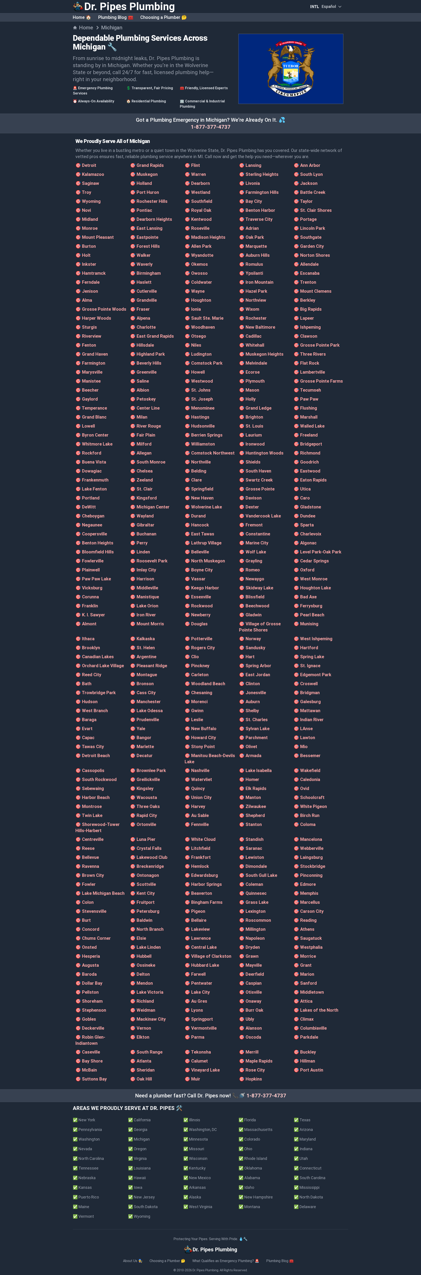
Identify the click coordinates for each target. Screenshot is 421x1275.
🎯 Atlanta (140, 1061)
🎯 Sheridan (142, 1070)
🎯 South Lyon (308, 174)
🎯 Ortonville (143, 824)
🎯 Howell (195, 372)
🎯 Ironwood (252, 444)
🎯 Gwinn (194, 710)
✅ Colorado (249, 1139)
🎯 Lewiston (251, 857)
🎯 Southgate (307, 237)
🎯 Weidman (142, 1010)
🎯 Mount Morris (147, 623)
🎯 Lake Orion (144, 605)
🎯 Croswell (306, 683)
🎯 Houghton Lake (312, 587)
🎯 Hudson (86, 701)
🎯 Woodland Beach (205, 683)
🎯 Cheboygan (89, 516)
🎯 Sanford (305, 983)
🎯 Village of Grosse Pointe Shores (260, 627)
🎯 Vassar (195, 578)
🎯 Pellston (87, 992)
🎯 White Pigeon (310, 806)
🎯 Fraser (140, 309)
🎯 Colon (84, 902)
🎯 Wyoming (88, 201)
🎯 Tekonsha (198, 1052)
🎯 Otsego (195, 336)
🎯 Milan (138, 417)
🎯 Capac (85, 737)
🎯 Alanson (250, 1028)
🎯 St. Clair (141, 489)
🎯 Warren (195, 174)
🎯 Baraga (85, 719)
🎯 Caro (302, 498)
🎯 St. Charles (253, 719)
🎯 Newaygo (251, 578)
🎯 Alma (83, 300)
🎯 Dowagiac (88, 471)
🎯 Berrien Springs (204, 435)
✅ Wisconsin (195, 1158)
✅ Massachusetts (256, 1129)
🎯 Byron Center (92, 435)
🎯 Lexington (252, 911)
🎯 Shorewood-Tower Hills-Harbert (97, 827)
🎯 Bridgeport (308, 444)
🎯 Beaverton (198, 893)
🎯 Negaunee (88, 525)
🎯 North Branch (147, 929)
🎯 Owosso (196, 273)
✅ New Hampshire (256, 1197)
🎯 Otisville (250, 992)
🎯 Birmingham (145, 273)
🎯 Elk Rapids (252, 788)
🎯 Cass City (143, 692)
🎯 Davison (250, 498)
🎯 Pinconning (308, 875)
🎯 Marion (304, 974)
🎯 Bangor (140, 737)
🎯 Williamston (200, 444)
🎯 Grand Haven (91, 354)
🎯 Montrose (88, 806)
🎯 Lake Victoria (146, 992)
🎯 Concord (87, 929)
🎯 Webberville (308, 848)
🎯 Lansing (250, 165)
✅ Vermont (83, 1216)
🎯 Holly (247, 399)
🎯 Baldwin (141, 920)
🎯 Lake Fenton (91, 489)
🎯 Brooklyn (87, 647)
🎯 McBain (86, 1070)
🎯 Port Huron (144, 192)
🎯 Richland (142, 1001)
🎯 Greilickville (145, 779)
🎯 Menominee (199, 408)
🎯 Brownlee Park (148, 770)
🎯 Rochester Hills (149, 201)
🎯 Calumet (196, 1061)
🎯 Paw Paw (306, 399)
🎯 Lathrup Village (203, 543)
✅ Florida (247, 1120)
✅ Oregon (137, 1149)
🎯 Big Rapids (308, 309)
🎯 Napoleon (252, 938)
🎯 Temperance (91, 408)
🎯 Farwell (195, 974)
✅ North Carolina (88, 1158)
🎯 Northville (198, 462)
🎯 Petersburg (144, 911)
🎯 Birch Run (306, 815)
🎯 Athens (304, 929)
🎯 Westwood (199, 381)
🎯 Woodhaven (200, 327)
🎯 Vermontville (201, 1028)
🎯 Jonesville (252, 692)
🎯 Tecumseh (307, 390)
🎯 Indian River (309, 719)
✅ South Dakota (143, 1206)
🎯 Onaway (250, 1001)
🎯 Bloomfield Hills (94, 552)
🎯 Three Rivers (310, 354)
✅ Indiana (303, 1149)
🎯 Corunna (87, 596)
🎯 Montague (143, 674)
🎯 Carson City (309, 911)
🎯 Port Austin (308, 1070)
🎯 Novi (83, 210)
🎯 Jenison (86, 291)
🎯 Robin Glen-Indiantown (90, 1040)
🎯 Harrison (142, 578)
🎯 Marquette (253, 246)
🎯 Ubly (246, 1019)
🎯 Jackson (306, 183)
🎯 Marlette (142, 746)
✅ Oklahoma (250, 1168)
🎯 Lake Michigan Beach (100, 893)
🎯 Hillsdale (142, 345)
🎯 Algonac (305, 543)
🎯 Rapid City (143, 815)
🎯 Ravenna (87, 866)
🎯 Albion (139, 390)
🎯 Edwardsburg (201, 875)
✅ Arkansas (194, 1187)
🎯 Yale (137, 728)
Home (86, 28)
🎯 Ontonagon (144, 875)
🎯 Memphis (306, 893)
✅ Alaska (192, 1197)
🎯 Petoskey (143, 399)
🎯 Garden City (309, 246)
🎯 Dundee (304, 516)
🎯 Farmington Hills (259, 192)
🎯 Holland (141, 183)
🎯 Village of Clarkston (208, 956)
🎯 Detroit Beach (92, 755)
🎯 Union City (198, 797)
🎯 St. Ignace (307, 665)
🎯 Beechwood (254, 605)
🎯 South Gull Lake (258, 875)
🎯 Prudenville (144, 719)
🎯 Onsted (86, 947)
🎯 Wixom (249, 309)
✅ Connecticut (307, 1168)
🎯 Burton (85, 246)
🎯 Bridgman (307, 692)
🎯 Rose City (252, 1070)
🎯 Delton (140, 974)
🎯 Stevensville (90, 911)
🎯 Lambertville (309, 372)
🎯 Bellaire (195, 920)
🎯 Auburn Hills (254, 255)
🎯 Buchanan (143, 534)
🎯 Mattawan (307, 710)
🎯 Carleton (197, 674)
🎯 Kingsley (141, 788)
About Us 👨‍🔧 (133, 1261)
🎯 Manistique (144, 596)
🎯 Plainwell (87, 569)
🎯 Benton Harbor (257, 210)
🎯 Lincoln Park (309, 228)
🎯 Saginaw (87, 183)
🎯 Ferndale (87, 282)
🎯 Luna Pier (142, 839)
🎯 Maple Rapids (256, 1061)
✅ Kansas (82, 1187)
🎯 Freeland (306, 435)
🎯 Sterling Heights (258, 174)
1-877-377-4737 (210, 127)
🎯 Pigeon (195, 911)
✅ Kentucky (194, 1168)
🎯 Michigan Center (149, 507)
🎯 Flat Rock (306, 363)
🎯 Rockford (88, 453)
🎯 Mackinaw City (148, 1019)
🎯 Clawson (305, 336)
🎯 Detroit (85, 165)
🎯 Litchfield (197, 848)
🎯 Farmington (90, 363)
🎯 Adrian (249, 228)
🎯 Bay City (250, 201)
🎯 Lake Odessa (146, 710)
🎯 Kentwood (198, 219)
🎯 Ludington (198, 354)
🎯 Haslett (141, 282)
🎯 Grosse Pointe (257, 489)
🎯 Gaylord (86, 399)
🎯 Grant (303, 965)
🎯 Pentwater (198, 983)
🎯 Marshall (306, 417)
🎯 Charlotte (143, 327)
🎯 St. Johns (197, 390)
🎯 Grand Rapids (147, 165)
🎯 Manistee (88, 381)
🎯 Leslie (194, 719)
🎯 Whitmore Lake (93, 444)
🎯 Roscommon (255, 920)
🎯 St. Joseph (199, 399)
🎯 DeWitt (85, 507)
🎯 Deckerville (89, 1028)
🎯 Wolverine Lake (203, 507)
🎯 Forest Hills (145, 246)
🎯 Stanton (250, 824)
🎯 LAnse (303, 728)
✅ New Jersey (141, 1197)
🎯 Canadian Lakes (94, 656)
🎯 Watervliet (198, 779)
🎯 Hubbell (141, 956)
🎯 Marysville (88, 372)
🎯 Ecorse (249, 372)
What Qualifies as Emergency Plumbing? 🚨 (225, 1261)
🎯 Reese (85, 848)
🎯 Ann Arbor (307, 165)
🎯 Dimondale (253, 866)
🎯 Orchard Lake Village (99, 665)
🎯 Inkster (85, 264)
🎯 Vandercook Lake (260, 516)
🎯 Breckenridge (147, 866)
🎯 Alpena (140, 318)
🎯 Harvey (195, 806)
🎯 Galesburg (307, 701)
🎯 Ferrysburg (308, 605)
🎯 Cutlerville (143, 291)
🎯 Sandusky (252, 647)
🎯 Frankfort (198, 857)
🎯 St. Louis (251, 426)
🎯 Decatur (141, 755)
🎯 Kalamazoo (89, 174)
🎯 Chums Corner (93, 938)
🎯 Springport (199, 1019)
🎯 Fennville (197, 824)
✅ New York (84, 1120)
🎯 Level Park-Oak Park (317, 552)
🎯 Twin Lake (88, 815)
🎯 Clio (192, 656)
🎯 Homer (249, 779)
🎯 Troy (83, 192)
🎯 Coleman (251, 884)
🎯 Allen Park (198, 246)
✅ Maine (81, 1206)
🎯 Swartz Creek (256, 480)
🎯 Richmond (307, 453)
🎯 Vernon (140, 1028)
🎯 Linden (140, 552)
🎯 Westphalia (308, 947)
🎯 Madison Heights (205, 237)
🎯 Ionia (193, 309)
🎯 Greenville (143, 372)
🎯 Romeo (249, 569)
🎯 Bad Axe (305, 596)
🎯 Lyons (194, 1010)
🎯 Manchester (145, 701)
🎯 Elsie (138, 938)
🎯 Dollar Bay (88, 983)
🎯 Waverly (141, 264)
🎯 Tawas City (89, 746)
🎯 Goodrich (306, 462)
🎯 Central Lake (201, 947)
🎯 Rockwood (199, 605)
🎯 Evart (84, 728)
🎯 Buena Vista (90, 462)
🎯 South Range (146, 1052)
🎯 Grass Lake (253, 902)
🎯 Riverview (88, 336)
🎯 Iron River (143, 614)
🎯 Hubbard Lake (202, 965)
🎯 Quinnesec (253, 893)
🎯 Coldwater (198, 282)
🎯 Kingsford (143, 498)
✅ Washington (86, 1139)
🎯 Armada (250, 755)
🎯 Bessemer (307, 755)
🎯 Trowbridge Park (95, 692)
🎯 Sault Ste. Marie (204, 318)
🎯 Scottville (143, 884)
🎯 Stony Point (200, 746)
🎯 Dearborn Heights (151, 219)
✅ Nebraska (84, 1177)
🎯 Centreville (89, 839)
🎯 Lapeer (304, 318)
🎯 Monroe (86, 228)
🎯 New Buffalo (200, 728)
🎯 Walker (140, 255)
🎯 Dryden (249, 947)
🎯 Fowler (85, 884)
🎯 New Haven (199, 498)
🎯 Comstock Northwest (210, 453)
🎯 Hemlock (197, 866)
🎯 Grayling (250, 560)
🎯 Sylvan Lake (254, 728)
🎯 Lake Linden (145, 947)
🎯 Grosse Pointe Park (317, 345)
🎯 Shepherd (252, 815)
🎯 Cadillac (250, 336)
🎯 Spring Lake (309, 656)
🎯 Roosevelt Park (149, 560)
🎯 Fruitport (142, 902)
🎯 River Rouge (145, 426)
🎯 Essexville (198, 596)
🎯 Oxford (304, 569)
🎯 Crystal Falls (146, 848)
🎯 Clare (193, 480)
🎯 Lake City (197, 992)
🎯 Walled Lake (309, 426)
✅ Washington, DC (200, 1129)
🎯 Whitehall (251, 345)
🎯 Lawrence (198, 938)
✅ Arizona (303, 1129)
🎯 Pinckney (197, 665)
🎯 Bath (83, 683)
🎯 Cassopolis (89, 770)
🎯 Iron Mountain (256, 282)
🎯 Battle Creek (309, 192)
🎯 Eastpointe (144, 237)
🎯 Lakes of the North (316, 1010)
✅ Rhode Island (253, 1158)
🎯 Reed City (88, 674)
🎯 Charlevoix (307, 534)
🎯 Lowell (85, 426)
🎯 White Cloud (200, 839)
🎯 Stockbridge (309, 866)
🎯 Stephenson (90, 1010)
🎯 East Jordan (254, 674)
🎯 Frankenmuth (92, 480)
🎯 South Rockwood (96, 779)
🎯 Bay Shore (89, 1061)
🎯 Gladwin (250, 614)
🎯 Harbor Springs (203, 884)
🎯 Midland (86, 219)
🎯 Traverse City (256, 219)
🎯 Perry (139, 543)
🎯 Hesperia (87, 956)
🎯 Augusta (87, 965)
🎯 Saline (139, 381)
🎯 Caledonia (307, 779)
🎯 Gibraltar (142, 525)
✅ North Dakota (308, 1197)
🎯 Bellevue (87, 857)
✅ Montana (249, 1206)
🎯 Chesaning (198, 692)
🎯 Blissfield (251, 596)
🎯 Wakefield (307, 770)
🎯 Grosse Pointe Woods (100, 309)
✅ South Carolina (309, 1177)
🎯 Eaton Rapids (310, 480)
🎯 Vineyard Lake (202, 1070)
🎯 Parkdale (306, 1037)
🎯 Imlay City (143, 569)
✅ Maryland (305, 1139)
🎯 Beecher (87, 390)
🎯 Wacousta (143, 797)
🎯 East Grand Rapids (152, 336)
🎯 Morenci (196, 701)
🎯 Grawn (249, 956)
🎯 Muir (192, 1079)
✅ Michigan (139, 1139)
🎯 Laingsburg (308, 857)
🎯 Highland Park (147, 354)
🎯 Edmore (305, 884)
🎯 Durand (195, 516)
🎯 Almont (85, 623)
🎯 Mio (301, 746)
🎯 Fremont (251, 525)
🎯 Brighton (251, 417)
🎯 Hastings (197, 417)
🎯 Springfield (199, 489)
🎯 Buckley (305, 1052)
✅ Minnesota (195, 1139)
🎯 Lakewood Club (148, 857)
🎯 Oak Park (251, 237)
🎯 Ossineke (142, 965)
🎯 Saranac (250, 848)
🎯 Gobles (85, 1019)
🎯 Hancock (197, 525)
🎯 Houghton (198, 300)
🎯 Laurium (250, 435)
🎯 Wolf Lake (252, 552)
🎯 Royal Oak (198, 210)
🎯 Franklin (86, 605)
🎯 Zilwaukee (252, 806)
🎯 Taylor (303, 201)
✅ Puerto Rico (86, 1197)
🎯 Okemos (196, 264)
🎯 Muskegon (144, 174)
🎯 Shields (249, 462)
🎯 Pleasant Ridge (148, 665)
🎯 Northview (252, 300)
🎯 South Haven (255, 471)
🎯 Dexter (249, 507)
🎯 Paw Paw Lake (93, 578)
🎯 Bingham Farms (204, 902)
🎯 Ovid (301, 788)
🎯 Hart (247, 656)
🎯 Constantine (254, 534)
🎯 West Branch (91, 710)
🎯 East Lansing (146, 228)
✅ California (139, 1120)
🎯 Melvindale (253, 363)
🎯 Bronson (142, 683)
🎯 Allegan (141, 453)
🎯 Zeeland (141, 480)
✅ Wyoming (139, 1216)
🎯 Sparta (304, 525)
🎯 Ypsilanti (251, 273)
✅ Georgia (137, 1129)
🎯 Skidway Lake (256, 587)
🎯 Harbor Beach (92, 797)
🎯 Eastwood (307, 471)
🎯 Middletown (309, 992)
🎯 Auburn (249, 701)
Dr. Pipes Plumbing (205, 1270)
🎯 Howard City (200, 737)
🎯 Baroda (86, 974)
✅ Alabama (249, 1177)
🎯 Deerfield (251, 974)
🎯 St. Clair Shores (313, 210)
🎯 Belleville (197, 552)
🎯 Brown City (89, 875)
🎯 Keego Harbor (202, 587)
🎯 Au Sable (197, 815)
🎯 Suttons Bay (91, 1079)
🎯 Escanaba (306, 273)
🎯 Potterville (198, 638)
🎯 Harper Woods (93, 318)
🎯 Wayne (195, 291)
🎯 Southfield (198, 201)
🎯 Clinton (249, 683)
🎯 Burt (83, 920)
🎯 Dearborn (197, 183)
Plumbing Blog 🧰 (115, 17)
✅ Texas (302, 1120)
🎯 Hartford (306, 647)
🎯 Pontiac (141, 210)
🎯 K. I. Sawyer (90, 614)
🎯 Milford (141, 444)
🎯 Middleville (144, 587)
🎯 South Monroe (147, 462)
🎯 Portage (305, 219)
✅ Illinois (191, 1120)
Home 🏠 (82, 17)
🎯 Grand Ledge (255, 408)
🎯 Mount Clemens (313, 291)
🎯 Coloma (305, 824)
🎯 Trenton (305, 282)
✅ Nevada (82, 1149)
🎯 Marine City (253, 543)
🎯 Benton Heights (94, 543)
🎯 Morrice (305, 956)
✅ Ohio (245, 1149)
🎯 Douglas (196, 623)
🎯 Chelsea (141, 471)
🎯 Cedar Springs (311, 560)
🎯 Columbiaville (310, 1028)
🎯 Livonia (249, 183)
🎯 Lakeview (197, 929)
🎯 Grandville (143, 300)
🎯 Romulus (251, 264)
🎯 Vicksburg (88, 587)
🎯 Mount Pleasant (94, 237)
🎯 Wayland (142, 516)
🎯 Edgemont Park (312, 674)
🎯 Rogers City (200, 647)
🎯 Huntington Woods (261, 453)
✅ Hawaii (137, 1177)
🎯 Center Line (145, 408)
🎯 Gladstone (307, 507)
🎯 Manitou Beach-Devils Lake (210, 758)
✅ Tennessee (85, 1168)
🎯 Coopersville (91, 534)
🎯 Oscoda (250, 1037)
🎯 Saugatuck (308, 938)
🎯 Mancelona (308, 839)
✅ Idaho (246, 1187)
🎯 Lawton (304, 737)
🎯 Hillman (304, 1061)
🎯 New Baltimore (257, 327)
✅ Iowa (135, 1187)
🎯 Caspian (250, 983)
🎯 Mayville (250, 965)
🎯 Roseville (197, 228)
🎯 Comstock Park (204, 363)
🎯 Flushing (305, 408)
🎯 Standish (251, 839)
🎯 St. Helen (142, 647)
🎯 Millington (252, 929)
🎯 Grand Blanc (91, 417)
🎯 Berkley (304, 300)
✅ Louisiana (139, 1168)
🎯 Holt (83, 255)
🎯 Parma (194, 1037)
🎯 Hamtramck (90, 273)
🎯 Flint (192, 165)
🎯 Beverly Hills (145, 363)
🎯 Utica (302, 489)
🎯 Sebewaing (89, 788)
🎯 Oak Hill (141, 1079)
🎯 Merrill (249, 1052)
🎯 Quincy (195, 788)
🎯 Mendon (141, 983)
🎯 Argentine (143, 656)
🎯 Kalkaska (142, 638)
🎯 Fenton (85, 345)
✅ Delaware (305, 1206)
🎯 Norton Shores (312, 255)
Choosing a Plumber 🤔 (163, 17)
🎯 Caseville (87, 1052)
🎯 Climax (304, 1019)
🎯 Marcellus (307, 902)
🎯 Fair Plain (142, 435)
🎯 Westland (197, 192)
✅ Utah (301, 1158)
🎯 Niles (193, 345)
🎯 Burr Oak (251, 1010)
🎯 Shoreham (89, 1001)
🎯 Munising (306, 623)
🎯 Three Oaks (145, 806)
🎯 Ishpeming (307, 327)
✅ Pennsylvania (87, 1129)
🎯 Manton (250, 797)
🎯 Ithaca (85, 638)
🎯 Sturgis (86, 327)
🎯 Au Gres (196, 1001)
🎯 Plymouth (252, 381)
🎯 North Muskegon (205, 560)
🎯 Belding (195, 471)
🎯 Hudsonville (200, 426)
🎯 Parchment (253, 737)
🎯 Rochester (253, 318)
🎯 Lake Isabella (255, 770)
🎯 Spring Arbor (255, 665)
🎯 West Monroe (310, 578)
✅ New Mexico (197, 1177)
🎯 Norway (250, 638)
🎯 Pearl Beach (309, 614)
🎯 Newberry (197, 614)
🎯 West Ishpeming (313, 638)
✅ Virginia (137, 1158)
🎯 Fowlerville (89, 560)
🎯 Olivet (248, 746)
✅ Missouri (193, 1149)
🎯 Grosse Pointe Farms (318, 381)
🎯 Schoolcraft (309, 797)
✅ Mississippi (306, 1187)
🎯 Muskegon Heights (261, 354)
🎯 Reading (305, 920)
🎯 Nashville (197, 770)
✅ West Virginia (197, 1206)
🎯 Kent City (142, 893)
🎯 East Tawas (199, 534)
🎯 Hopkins (250, 1079)
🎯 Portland (87, 498)
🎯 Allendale (306, 264)
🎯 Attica (303, 1001)
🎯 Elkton (139, 1037)
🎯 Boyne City (199, 569)
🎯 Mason (249, 390)
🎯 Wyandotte (199, 255)
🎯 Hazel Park (253, 291)
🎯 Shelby (249, 710)
